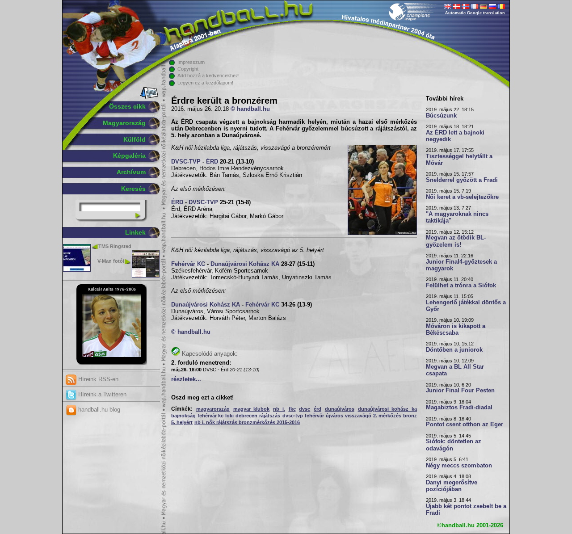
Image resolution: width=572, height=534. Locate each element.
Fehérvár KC (188, 264)
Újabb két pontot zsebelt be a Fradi (466, 509)
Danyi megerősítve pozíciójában (451, 485)
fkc (292, 409)
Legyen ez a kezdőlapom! (205, 82)
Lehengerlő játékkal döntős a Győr (466, 305)
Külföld (134, 139)
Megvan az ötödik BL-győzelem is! (456, 241)
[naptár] (149, 97)
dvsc (304, 409)
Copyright (187, 68)
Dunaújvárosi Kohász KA (244, 264)
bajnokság (183, 415)
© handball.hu (250, 109)
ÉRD (212, 162)
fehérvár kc (210, 415)
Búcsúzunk (441, 116)
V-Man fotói (110, 261)
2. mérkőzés (387, 415)
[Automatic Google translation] (447, 7)
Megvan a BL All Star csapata (455, 370)
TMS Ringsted (114, 246)
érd (317, 409)
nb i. (279, 409)
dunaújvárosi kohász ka (387, 409)
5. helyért (182, 422)
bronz (410, 415)
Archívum (131, 172)
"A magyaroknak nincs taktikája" (457, 217)
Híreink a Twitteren (101, 394)
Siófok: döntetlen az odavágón (453, 444)
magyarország (213, 409)
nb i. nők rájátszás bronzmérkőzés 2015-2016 (247, 422)
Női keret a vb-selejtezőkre (462, 197)
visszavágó (358, 415)
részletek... (186, 379)
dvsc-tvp (292, 415)
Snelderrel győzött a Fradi (462, 180)
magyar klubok (251, 409)
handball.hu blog (98, 409)
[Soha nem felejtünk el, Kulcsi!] (111, 363)
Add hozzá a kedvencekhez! (208, 75)
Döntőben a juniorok (454, 350)
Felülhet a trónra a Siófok (461, 285)
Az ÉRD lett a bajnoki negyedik (455, 136)
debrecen (246, 415)
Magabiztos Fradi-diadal (459, 407)
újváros (334, 415)
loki (229, 415)
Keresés (133, 188)
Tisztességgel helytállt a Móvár (459, 159)
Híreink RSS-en (97, 379)
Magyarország (124, 122)
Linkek (135, 232)
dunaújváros (339, 409)
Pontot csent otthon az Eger (464, 424)
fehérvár (314, 415)
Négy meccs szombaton (459, 466)
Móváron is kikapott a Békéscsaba (455, 329)
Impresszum (191, 62)
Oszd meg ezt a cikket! (202, 398)
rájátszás (269, 415)
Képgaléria (129, 155)
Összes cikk (127, 106)
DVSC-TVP (186, 162)
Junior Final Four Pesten (460, 390)
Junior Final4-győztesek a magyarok (461, 265)
